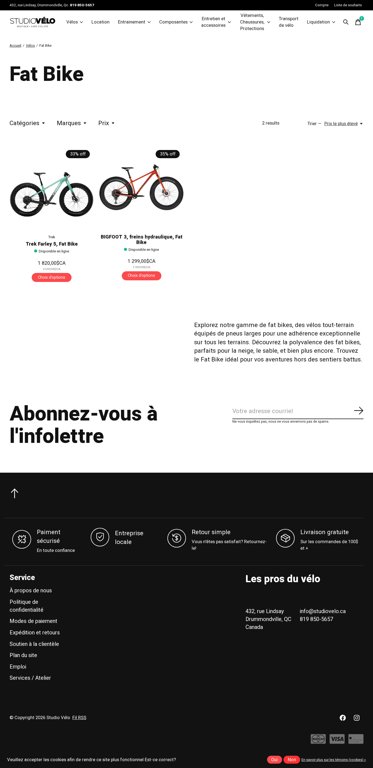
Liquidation (318, 22)
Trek (51, 237)
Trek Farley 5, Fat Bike (52, 244)
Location (100, 22)
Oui (274, 760)
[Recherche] (346, 22)
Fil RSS (79, 717)
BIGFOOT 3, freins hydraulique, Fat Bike (141, 239)
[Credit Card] (355, 742)
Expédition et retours (35, 633)
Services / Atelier (30, 678)
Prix (103, 123)
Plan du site (23, 655)
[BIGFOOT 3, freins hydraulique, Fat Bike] (141, 187)
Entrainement (131, 22)
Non (292, 760)
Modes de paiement (33, 621)
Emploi (18, 667)
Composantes (173, 22)
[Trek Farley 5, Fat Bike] (52, 187)
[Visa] (337, 742)
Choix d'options (51, 277)
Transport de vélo (288, 22)
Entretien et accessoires (213, 22)
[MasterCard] (318, 742)
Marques (69, 123)
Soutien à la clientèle (34, 644)
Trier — (314, 123)
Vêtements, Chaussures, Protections (252, 22)
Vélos (72, 22)
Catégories (24, 123)
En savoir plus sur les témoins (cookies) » (333, 759)
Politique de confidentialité (26, 606)
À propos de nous (31, 591)
